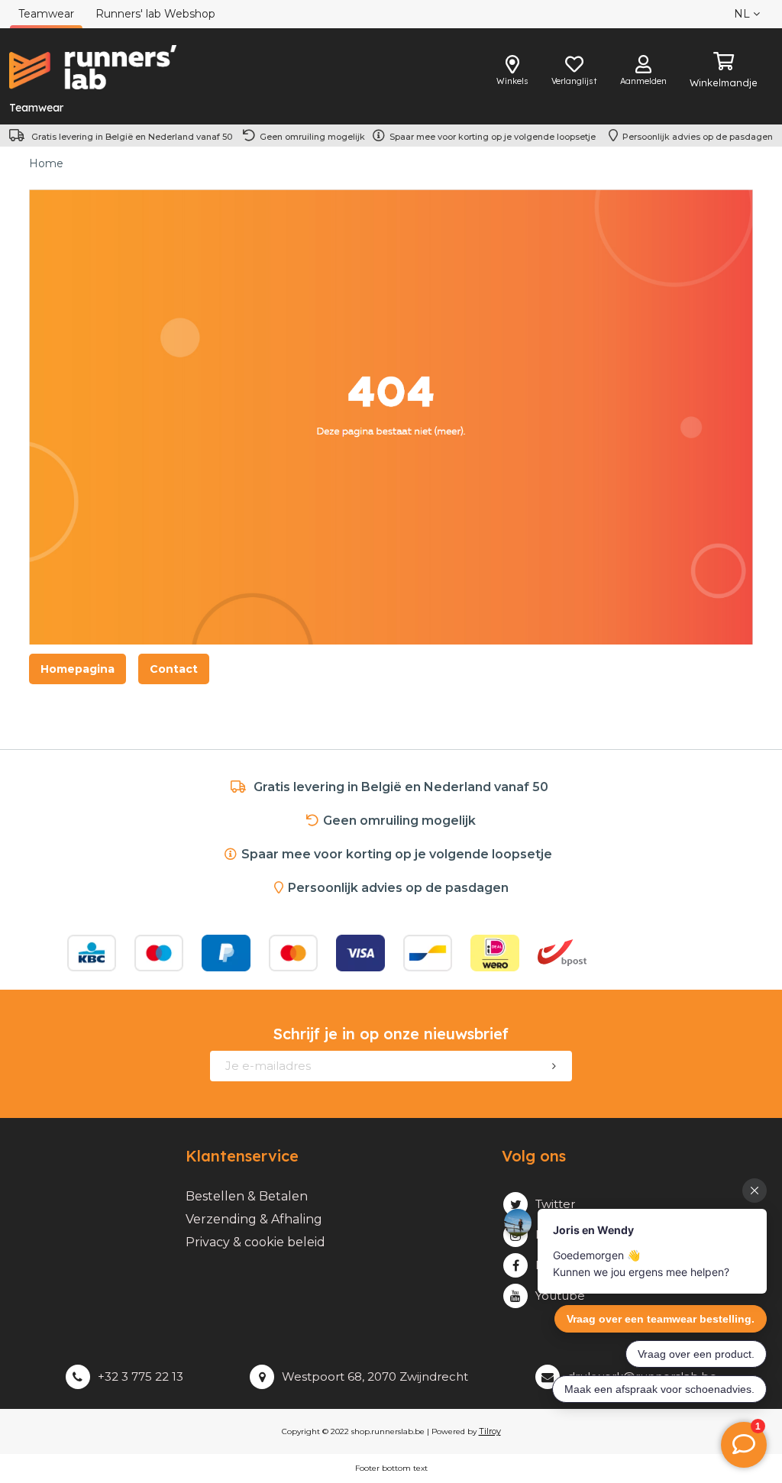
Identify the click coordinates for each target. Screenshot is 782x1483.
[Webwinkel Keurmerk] (660, 953)
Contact (174, 669)
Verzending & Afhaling (254, 1219)
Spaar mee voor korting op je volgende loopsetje (494, 136)
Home (46, 163)
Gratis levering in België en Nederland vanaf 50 (131, 136)
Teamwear (36, 108)
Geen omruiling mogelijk (312, 136)
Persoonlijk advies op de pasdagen (697, 136)
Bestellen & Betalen (247, 1196)
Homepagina (77, 669)
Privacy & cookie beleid (255, 1242)
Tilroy (490, 1431)
